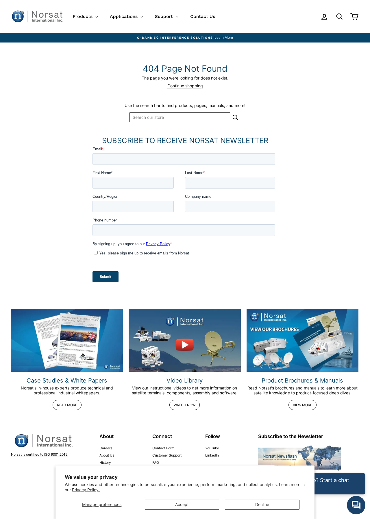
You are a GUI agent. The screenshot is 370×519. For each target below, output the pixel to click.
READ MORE (67, 405)
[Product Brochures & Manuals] (302, 340)
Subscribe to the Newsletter (290, 436)
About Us (106, 455)
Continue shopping (185, 86)
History (105, 462)
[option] (185, 38)
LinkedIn (212, 455)
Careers (105, 448)
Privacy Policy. (86, 489)
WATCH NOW (184, 405)
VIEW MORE (302, 405)
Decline (262, 504)
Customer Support (167, 455)
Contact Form (163, 448)
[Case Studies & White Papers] (67, 340)
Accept (182, 504)
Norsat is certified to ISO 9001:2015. (39, 454)
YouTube (212, 448)
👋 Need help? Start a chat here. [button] (316, 483)
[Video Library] (184, 340)
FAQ (155, 462)
